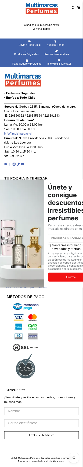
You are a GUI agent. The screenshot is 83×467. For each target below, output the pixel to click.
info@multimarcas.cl (17, 133)
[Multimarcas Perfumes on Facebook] (9, 164)
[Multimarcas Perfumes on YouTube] (22, 164)
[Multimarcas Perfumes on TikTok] (18, 164)
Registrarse (41, 435)
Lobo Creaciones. (56, 461)
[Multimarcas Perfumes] (41, 7)
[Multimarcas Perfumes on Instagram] (14, 164)
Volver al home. (41, 28)
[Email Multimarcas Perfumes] (5, 164)
